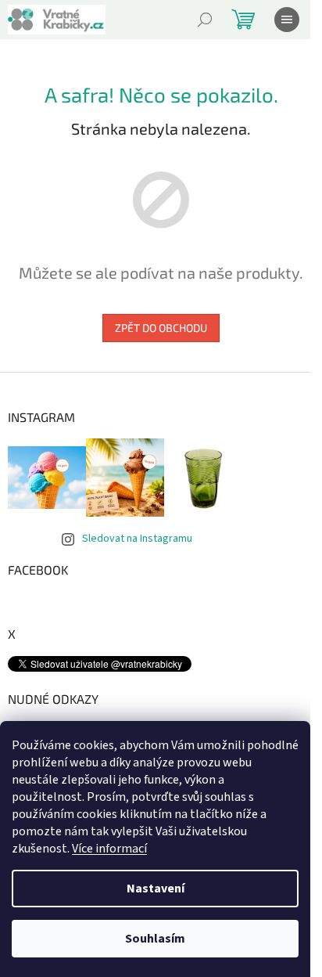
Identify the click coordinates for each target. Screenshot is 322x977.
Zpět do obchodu (161, 327)
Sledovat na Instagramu (137, 538)
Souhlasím (155, 938)
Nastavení (155, 888)
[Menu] (286, 19)
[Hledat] (204, 19)
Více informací (109, 848)
